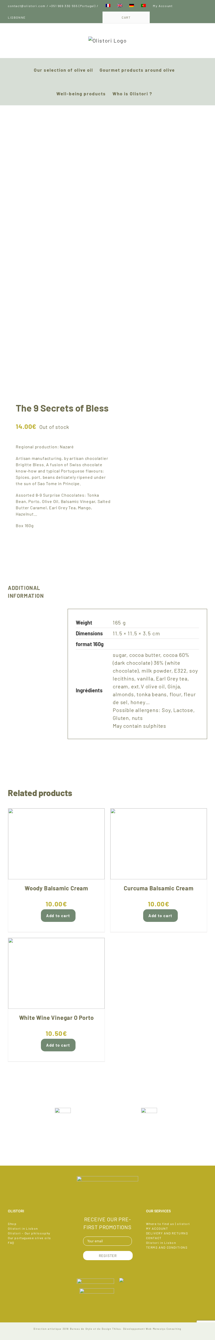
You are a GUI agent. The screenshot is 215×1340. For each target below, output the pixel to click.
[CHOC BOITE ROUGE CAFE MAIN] (56, 247)
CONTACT (154, 1238)
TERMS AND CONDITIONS (167, 1247)
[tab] (34, 591)
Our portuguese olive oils (29, 1238)
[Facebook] (107, 1204)
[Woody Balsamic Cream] (56, 843)
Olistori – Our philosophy (29, 1233)
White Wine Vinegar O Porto (56, 1017)
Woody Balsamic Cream (56, 888)
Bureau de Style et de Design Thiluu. (96, 1328)
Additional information (26, 592)
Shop (12, 1223)
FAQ (11, 1242)
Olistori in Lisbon (23, 1228)
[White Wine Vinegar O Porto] (56, 973)
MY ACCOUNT (157, 1228)
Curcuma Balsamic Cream (159, 888)
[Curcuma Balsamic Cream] (158, 843)
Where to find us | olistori (168, 1223)
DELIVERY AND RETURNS (167, 1233)
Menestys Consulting (167, 1328)
